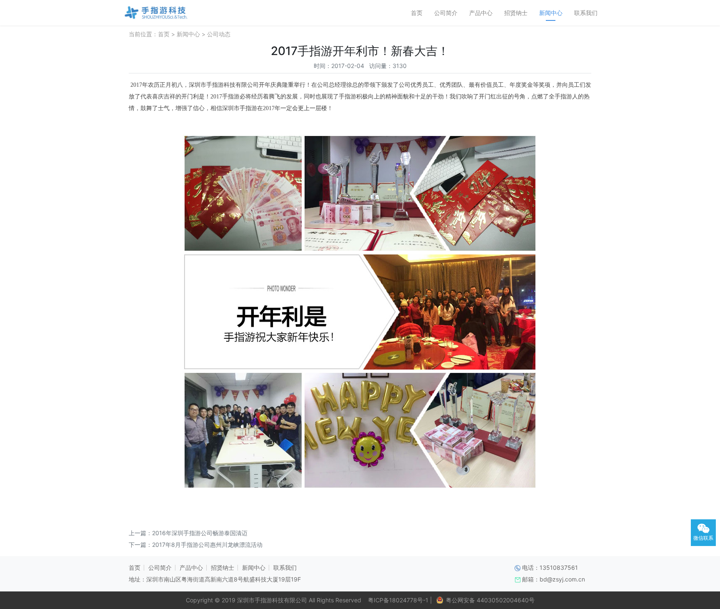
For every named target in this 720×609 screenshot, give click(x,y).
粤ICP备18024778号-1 (396, 600)
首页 (416, 12)
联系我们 (586, 12)
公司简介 (446, 12)
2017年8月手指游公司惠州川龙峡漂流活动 (207, 544)
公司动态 (218, 34)
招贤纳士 (516, 12)
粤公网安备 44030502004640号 (490, 600)
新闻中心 (550, 12)
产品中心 (480, 12)
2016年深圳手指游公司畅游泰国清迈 (200, 532)
